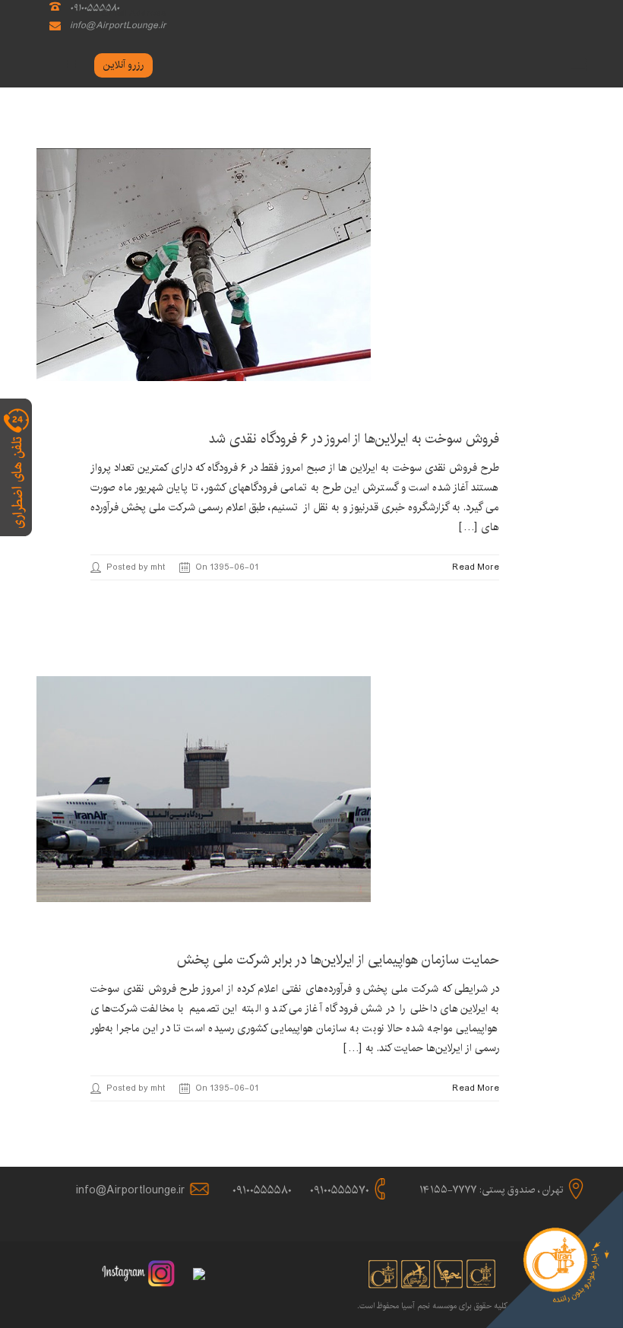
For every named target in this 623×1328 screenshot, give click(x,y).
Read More (475, 567)
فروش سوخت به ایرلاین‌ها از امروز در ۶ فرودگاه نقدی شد (354, 438)
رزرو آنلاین (123, 64)
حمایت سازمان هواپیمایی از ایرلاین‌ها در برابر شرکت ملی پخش (338, 959)
